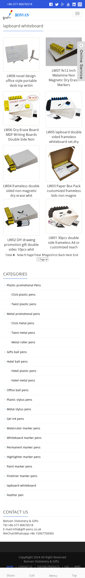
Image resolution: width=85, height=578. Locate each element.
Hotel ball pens (17, 361)
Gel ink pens (15, 419)
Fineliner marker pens (22, 476)
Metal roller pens (21, 342)
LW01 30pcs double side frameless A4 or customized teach (64, 243)
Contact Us (25, 566)
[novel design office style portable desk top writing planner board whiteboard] (21, 54)
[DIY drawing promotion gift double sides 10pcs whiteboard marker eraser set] (21, 217)
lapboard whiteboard (21, 485)
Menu (53, 576)
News (77, 566)
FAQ (67, 566)
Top (74, 575)
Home (9, 566)
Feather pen (15, 495)
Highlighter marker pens (24, 457)
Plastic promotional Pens (24, 285)
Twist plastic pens (22, 304)
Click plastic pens (21, 294)
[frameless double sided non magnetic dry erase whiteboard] (21, 163)
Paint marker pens (19, 466)
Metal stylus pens (19, 409)
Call (31, 575)
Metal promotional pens (23, 314)
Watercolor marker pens (23, 428)
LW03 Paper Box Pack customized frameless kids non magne (64, 191)
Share (11, 575)
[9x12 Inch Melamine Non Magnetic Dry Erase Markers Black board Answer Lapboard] (64, 51)
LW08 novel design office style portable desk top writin (21, 81)
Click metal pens (21, 323)
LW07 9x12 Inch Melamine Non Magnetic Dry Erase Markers (64, 77)
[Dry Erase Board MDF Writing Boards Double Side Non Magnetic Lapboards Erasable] (21, 108)
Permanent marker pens (23, 447)
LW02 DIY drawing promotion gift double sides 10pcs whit (21, 245)
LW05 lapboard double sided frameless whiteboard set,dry (63, 137)
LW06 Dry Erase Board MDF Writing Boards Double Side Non (21, 135)
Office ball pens (17, 390)
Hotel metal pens (21, 380)
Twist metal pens (21, 333)
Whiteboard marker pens (24, 438)
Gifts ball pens (17, 352)
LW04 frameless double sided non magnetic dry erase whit (21, 191)
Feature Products (48, 566)
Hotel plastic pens (22, 371)
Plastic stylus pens (19, 400)
